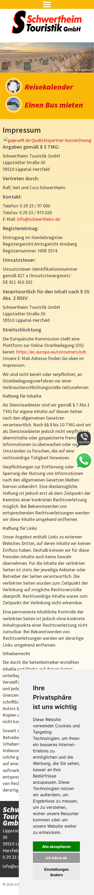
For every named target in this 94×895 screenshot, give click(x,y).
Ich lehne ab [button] (56, 858)
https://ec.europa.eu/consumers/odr (51, 352)
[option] (47, 57)
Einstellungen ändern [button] (56, 872)
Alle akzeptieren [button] (56, 846)
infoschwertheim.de (38, 219)
